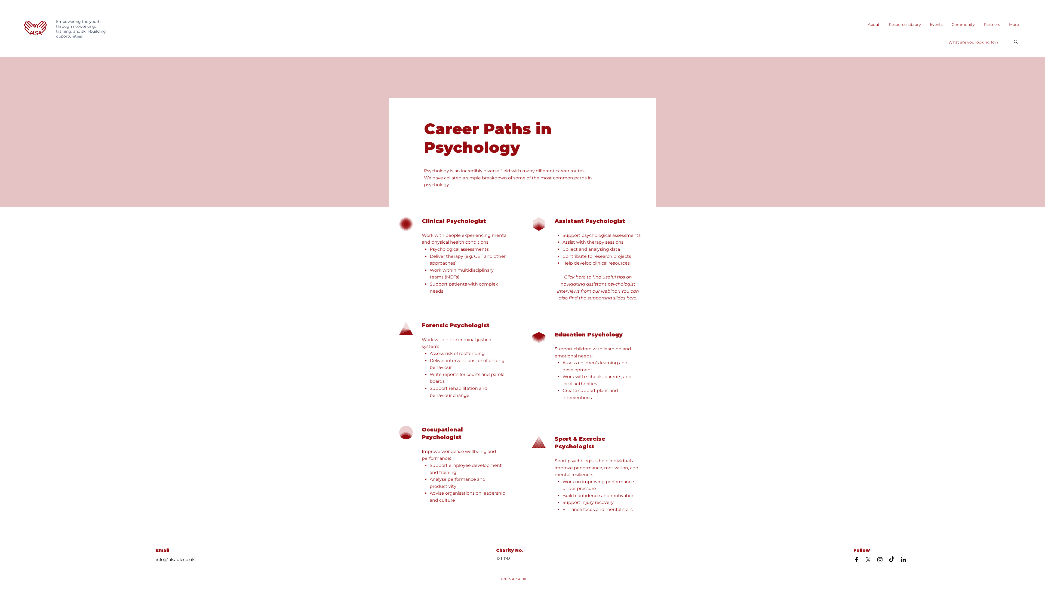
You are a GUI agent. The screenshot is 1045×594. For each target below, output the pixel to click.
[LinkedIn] (903, 559)
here (580, 277)
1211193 (503, 558)
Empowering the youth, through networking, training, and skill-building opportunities (81, 29)
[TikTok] (891, 559)
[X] (868, 559)
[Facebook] (856, 559)
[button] (904, 24)
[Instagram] (880, 559)
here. (631, 298)
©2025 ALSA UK (513, 579)
